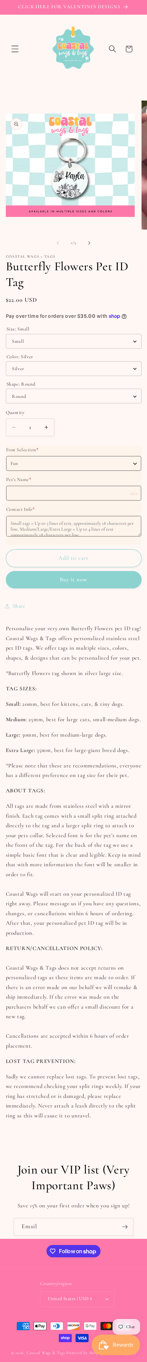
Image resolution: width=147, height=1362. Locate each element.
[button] (15, 49)
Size (18, 329)
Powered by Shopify (84, 1353)
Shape (21, 384)
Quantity (15, 412)
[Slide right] (89, 242)
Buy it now (74, 579)
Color (20, 357)
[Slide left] (57, 242)
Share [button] (19, 606)
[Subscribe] (125, 1227)
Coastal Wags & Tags (46, 1353)
